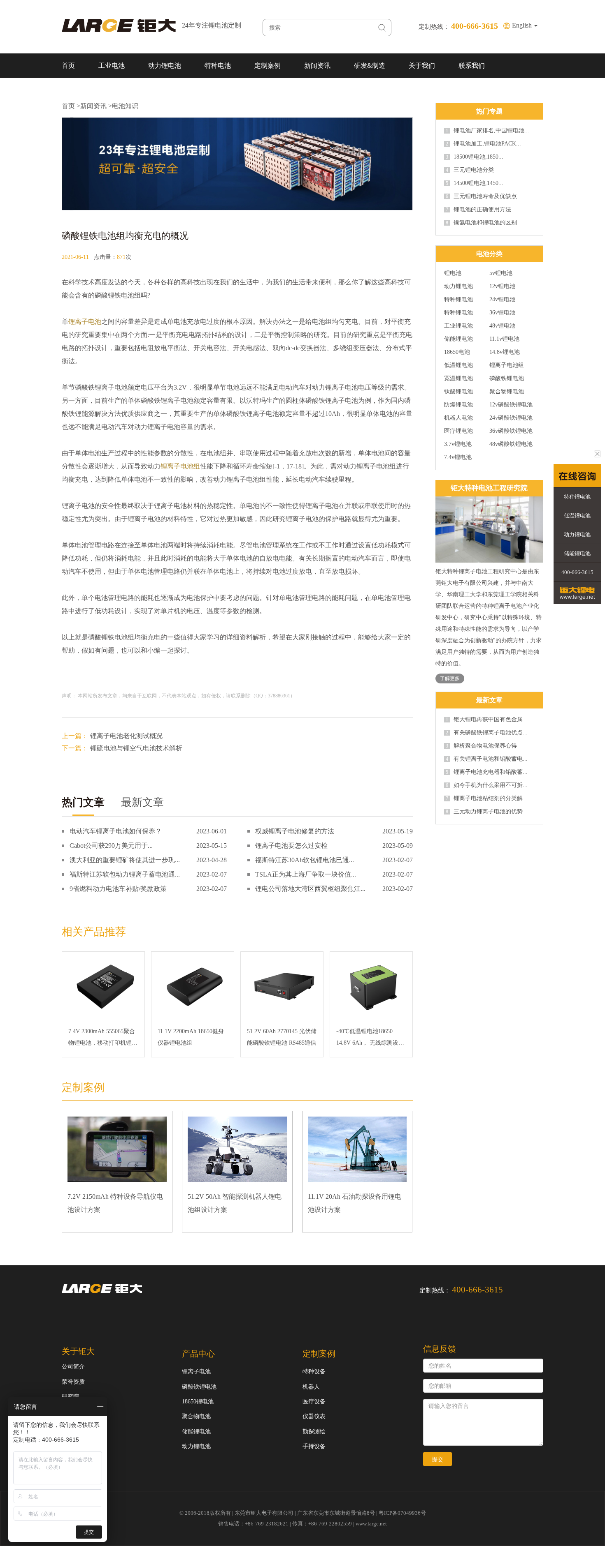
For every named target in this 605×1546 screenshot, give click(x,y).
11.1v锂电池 (504, 339)
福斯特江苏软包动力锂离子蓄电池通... (125, 874)
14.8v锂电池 (504, 352)
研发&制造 (369, 65)
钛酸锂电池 (458, 392)
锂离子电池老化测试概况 (126, 735)
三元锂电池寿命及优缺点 (481, 196)
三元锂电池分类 (470, 170)
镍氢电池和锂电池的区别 (481, 223)
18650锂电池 (198, 1401)
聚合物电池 (196, 1416)
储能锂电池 (458, 339)
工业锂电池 (458, 326)
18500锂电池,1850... (474, 157)
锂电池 (452, 273)
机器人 (311, 1387)
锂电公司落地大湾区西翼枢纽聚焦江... (310, 888)
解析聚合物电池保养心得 (481, 746)
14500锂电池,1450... (474, 183)
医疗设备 (314, 1401)
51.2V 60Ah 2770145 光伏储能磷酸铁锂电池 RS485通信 (281, 1037)
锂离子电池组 (180, 466)
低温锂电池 (458, 365)
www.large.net (371, 1524)
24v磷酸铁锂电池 (511, 418)
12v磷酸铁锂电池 (511, 405)
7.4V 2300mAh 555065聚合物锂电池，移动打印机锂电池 (102, 1038)
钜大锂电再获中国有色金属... (487, 719)
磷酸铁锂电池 (506, 378)
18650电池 (457, 352)
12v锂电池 (502, 286)
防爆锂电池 (458, 405)
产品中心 (198, 1353)
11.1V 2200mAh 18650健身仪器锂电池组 (191, 1037)
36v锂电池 (502, 313)
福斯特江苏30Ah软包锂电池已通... (304, 859)
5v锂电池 (500, 273)
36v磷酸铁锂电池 (511, 431)
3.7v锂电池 (458, 444)
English (522, 25)
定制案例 (267, 65)
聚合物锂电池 (506, 392)
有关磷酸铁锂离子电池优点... (487, 733)
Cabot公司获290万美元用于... (111, 845)
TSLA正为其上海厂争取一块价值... (305, 874)
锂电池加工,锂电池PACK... (483, 144)
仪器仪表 (314, 1416)
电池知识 (125, 105)
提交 (437, 1459)
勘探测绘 (314, 1431)
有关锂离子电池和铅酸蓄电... (487, 759)
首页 (68, 65)
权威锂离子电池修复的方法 (294, 831)
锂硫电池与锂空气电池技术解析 (136, 748)
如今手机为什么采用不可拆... (487, 785)
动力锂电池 (164, 65)
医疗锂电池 (458, 431)
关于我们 (422, 65)
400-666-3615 (577, 572)
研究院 (70, 1397)
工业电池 (111, 65)
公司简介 (73, 1367)
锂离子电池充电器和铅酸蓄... (487, 772)
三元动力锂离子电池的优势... (487, 812)
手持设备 (314, 1446)
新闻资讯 (317, 65)
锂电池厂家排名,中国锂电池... (487, 131)
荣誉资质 (73, 1382)
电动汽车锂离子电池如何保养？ (116, 831)
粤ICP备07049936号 (402, 1513)
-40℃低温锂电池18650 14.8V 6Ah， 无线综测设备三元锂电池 (370, 1038)
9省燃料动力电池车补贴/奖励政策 (118, 888)
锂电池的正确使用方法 (478, 209)
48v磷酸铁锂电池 (511, 444)
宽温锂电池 (458, 378)
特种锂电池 (458, 299)
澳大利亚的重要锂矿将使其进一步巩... (125, 859)
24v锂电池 (502, 299)
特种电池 (218, 65)
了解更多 (450, 678)
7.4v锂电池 (458, 457)
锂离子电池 (84, 321)
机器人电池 (458, 418)
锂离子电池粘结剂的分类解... (487, 798)
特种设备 (314, 1371)
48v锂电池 (502, 326)
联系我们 (471, 65)
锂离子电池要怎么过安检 (291, 845)
